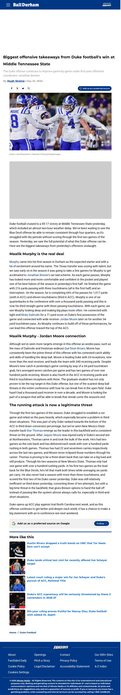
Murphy (14, 261)
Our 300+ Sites (104, 654)
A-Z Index (101, 666)
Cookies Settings (18, 672)
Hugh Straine (16, 81)
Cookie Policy (16, 666)
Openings (40, 654)
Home (12, 632)
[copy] (28, 88)
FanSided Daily (17, 660)
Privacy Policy (68, 660)
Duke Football (28, 632)
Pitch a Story (42, 660)
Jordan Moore (69, 319)
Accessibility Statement (75, 666)
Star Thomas (35, 430)
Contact (65, 654)
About (12, 654)
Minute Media (23, 680)
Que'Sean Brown (74, 348)
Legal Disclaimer (44, 666)
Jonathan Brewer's (38, 275)
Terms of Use (103, 660)
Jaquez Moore (52, 435)
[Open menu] (8, 5)
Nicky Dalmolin (30, 314)
